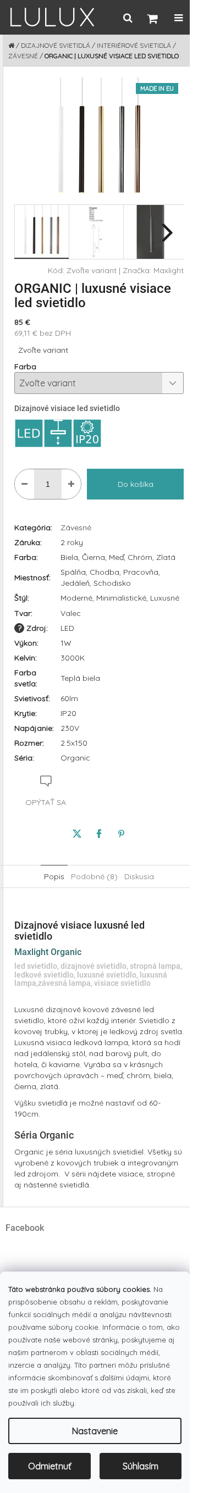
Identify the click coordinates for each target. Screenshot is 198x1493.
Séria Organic (44, 1135)
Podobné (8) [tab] (94, 876)
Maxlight (168, 270)
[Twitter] (77, 833)
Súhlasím (140, 1466)
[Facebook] (99, 833)
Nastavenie (95, 1430)
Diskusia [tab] (139, 876)
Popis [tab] (54, 876)
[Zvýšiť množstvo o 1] (71, 484)
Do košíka (135, 484)
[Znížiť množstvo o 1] (24, 484)
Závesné (76, 527)
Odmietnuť (49, 1466)
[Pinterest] (121, 833)
